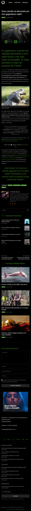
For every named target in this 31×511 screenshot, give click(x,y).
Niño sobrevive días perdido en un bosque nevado (11, 241)
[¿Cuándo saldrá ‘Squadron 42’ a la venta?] (26, 235)
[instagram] (10, 203)
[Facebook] (4, 439)
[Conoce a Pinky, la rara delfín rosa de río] (26, 228)
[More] (24, 41)
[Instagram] (13, 439)
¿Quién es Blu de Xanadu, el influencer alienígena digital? (10, 220)
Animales (10, 185)
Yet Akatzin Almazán (15, 192)
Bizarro (3, 17)
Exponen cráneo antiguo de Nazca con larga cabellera (14, 334)
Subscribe (15, 496)
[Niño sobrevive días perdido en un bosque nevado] (26, 241)
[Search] (27, 210)
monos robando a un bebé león (9, 154)
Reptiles (3, 187)
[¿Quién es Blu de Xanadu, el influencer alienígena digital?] (26, 221)
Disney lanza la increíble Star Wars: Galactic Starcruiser (23, 258)
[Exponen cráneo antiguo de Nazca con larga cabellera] (15, 323)
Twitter (26, 439)
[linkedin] (12, 203)
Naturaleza (23, 185)
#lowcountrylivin (18, 139)
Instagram (18, 439)
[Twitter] (23, 439)
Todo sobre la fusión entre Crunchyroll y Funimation (7, 258)
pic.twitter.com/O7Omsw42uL (10, 141)
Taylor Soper (5, 70)
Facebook (8, 439)
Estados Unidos (17, 185)
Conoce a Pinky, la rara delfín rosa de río (11, 227)
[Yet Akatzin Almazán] (5, 197)
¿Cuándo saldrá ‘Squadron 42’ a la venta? (11, 234)
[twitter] (14, 203)
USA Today (13, 117)
